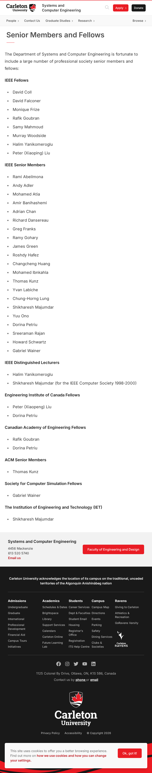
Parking (97, 625)
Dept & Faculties (79, 613)
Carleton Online (52, 636)
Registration (77, 640)
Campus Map (100, 607)
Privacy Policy (50, 733)
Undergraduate (18, 607)
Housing (74, 625)
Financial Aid (16, 634)
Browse (138, 21)
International (16, 619)
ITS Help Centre (79, 646)
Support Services (53, 625)
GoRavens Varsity (126, 623)
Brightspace (50, 613)
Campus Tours (17, 640)
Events (96, 619)
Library (47, 619)
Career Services (79, 607)
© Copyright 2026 (99, 733)
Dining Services (102, 636)
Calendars (49, 630)
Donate (138, 7)
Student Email (78, 619)
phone (81, 680)
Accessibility (73, 733)
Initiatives (14, 646)
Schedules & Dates (54, 607)
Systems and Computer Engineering (61, 7)
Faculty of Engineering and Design (113, 549)
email (94, 680)
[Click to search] (107, 7)
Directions (98, 613)
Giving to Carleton (127, 607)
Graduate (14, 613)
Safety (96, 630)
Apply (119, 7)
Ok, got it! (130, 753)
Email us (14, 558)
